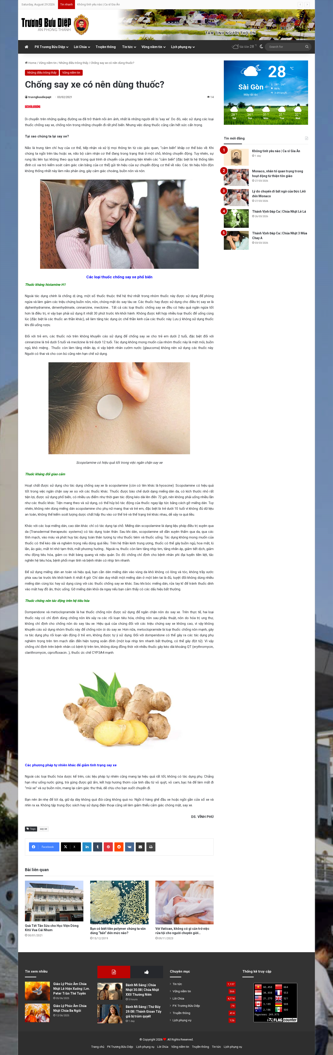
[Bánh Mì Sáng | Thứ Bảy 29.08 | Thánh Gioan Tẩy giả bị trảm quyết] (109, 1014)
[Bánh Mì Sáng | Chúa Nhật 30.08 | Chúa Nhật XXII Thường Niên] (109, 991)
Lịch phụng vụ (181, 47)
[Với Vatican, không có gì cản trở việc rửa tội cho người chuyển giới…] (184, 903)
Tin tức (127, 47)
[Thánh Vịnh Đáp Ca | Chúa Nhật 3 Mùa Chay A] (236, 240)
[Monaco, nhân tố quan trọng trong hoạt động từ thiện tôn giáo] (236, 177)
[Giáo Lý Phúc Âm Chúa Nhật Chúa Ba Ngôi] (37, 1013)
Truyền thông (106, 47)
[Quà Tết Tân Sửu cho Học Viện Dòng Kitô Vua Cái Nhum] (54, 901)
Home (32, 63)
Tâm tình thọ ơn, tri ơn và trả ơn (96, 4)
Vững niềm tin (152, 47)
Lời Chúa (80, 47)
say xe (43, 828)
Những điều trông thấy (73, 63)
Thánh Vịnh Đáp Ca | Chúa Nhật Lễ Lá (279, 211)
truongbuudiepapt (39, 97)
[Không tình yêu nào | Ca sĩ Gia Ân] (236, 157)
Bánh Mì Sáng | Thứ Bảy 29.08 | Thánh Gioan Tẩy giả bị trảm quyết (143, 1011)
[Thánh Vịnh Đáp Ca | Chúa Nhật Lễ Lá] (236, 218)
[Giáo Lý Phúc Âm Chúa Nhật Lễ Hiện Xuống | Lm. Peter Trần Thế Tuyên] (37, 991)
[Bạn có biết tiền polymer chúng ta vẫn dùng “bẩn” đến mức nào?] (119, 903)
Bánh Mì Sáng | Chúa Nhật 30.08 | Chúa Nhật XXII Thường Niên (142, 989)
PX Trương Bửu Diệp (50, 47)
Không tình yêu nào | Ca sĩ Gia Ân (276, 151)
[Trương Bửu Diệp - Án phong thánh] (55, 25)
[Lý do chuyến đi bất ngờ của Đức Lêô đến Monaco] (236, 197)
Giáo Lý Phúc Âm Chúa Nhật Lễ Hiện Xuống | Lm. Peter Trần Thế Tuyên (71, 988)
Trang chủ (97, 1046)
